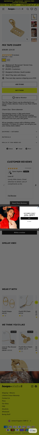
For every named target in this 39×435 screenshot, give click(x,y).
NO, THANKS (29, 221)
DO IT (29, 218)
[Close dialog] (37, 207)
